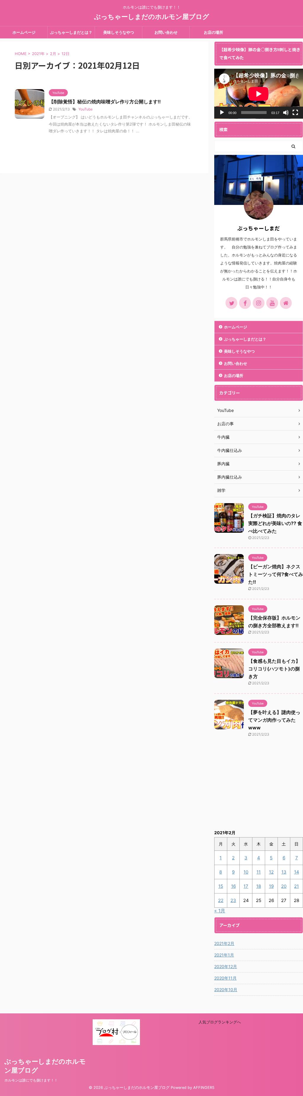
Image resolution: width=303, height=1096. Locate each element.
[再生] (222, 112)
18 (258, 886)
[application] (258, 94)
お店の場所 (213, 32)
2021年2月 (224, 943)
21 (296, 886)
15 (220, 886)
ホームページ (24, 32)
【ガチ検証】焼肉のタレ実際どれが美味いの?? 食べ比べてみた (275, 523)
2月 (53, 53)
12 (271, 872)
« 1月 (219, 911)
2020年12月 (225, 966)
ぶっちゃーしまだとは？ (71, 32)
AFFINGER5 (204, 1087)
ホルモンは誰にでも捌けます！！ (31, 1080)
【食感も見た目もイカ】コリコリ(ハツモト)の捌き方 (274, 668)
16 (233, 886)
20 (283, 886)
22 (220, 900)
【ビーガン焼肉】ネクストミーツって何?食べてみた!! (275, 574)
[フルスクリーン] (295, 112)
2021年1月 (224, 954)
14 (296, 872)
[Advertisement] (258, 787)
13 (283, 872)
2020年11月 (225, 978)
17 (246, 886)
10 (246, 872)
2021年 (38, 53)
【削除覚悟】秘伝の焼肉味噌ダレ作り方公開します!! (105, 102)
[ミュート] (286, 112)
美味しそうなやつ (118, 32)
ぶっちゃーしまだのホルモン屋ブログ (151, 16)
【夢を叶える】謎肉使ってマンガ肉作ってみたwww (274, 720)
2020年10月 (225, 989)
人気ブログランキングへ (220, 1022)
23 (233, 900)
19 (271, 886)
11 (259, 872)
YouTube (85, 109)
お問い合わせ (166, 32)
